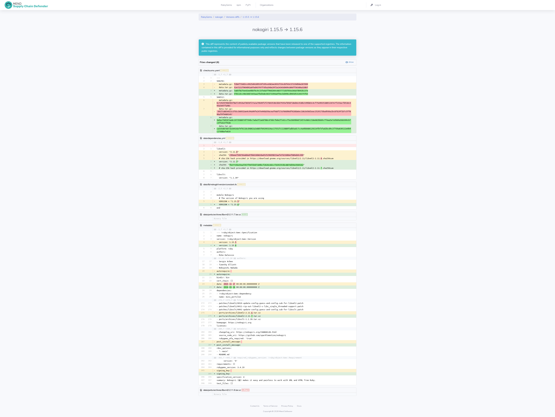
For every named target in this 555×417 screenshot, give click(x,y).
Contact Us (255, 406)
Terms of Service (270, 406)
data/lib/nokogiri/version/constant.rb (220, 184)
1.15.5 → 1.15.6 (251, 17)
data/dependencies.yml (214, 138)
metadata (207, 225)
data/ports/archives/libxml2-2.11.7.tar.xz (222, 214)
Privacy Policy (287, 406)
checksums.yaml (211, 70)
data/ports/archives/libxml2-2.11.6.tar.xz (222, 389)
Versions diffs (232, 17)
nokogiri (219, 17)
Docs (299, 406)
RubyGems (206, 17)
